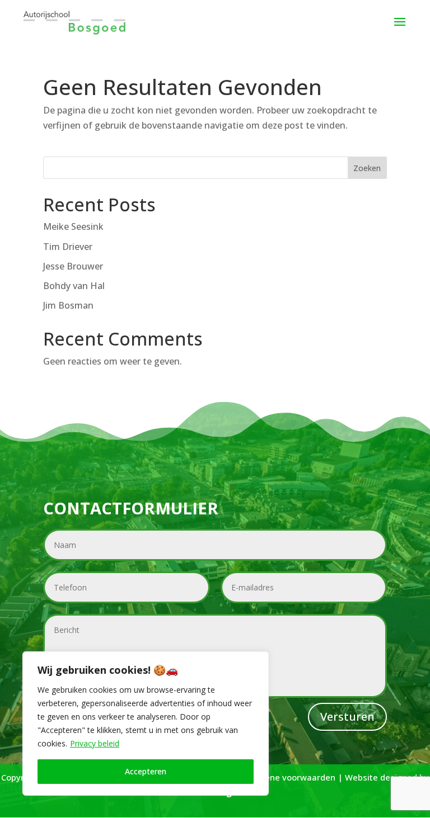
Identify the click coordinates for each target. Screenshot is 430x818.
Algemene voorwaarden (287, 777)
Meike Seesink (73, 226)
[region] (145, 723)
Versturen (347, 716)
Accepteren (145, 771)
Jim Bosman (68, 305)
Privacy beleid (94, 743)
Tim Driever (67, 246)
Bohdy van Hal (74, 286)
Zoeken (367, 168)
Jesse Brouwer (73, 266)
